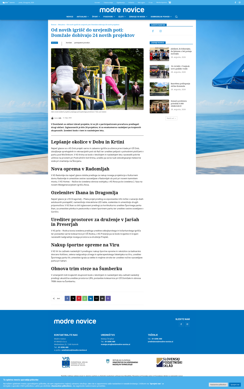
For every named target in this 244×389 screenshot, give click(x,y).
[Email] (96, 298)
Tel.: (61, 347)
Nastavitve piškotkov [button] (218, 384)
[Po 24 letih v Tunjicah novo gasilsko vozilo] (159, 72)
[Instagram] (240, 2)
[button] (176, 17)
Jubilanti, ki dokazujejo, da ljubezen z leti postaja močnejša (181, 51)
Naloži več (170, 118)
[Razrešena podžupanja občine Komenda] (159, 89)
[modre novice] (122, 9)
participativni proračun (82, 43)
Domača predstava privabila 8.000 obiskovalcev (179, 103)
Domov (53, 25)
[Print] (102, 298)
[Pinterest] (78, 298)
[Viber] (108, 298)
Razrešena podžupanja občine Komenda (180, 84)
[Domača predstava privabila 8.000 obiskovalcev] (159, 106)
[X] (73, 298)
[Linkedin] (90, 298)
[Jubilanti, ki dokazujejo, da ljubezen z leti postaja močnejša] (159, 54)
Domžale (69, 43)
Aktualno (61, 25)
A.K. (60, 118)
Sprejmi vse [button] (235, 384)
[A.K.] (52, 118)
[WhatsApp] (84, 298)
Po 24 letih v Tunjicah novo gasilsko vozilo (180, 67)
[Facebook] (235, 2)
